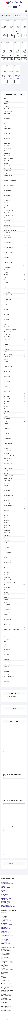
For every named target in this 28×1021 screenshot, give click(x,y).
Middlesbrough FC (8, 446)
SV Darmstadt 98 (7, 619)
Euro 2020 (6, 274)
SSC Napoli (6, 594)
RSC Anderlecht (7, 540)
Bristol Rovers (7, 188)
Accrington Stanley (8, 111)
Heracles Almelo (7, 379)
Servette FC (6, 572)
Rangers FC (6, 512)
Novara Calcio (7, 470)
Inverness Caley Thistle (9, 389)
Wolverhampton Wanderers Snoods (8, 906)
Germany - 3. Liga (8, 354)
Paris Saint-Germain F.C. (9, 488)
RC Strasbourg (7, 517)
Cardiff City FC (7, 200)
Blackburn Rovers (8, 170)
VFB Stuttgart (7, 659)
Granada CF (6, 364)
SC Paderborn (7, 555)
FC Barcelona (7, 292)
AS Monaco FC (7, 133)
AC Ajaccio (6, 108)
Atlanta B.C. (6, 145)
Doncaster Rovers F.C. (8, 247)
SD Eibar (6, 567)
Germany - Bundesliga (8, 356)
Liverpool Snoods (4, 894)
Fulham (5, 346)
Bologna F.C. (6, 173)
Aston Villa (6, 141)
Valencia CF (6, 654)
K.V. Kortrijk (6, 411)
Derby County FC (7, 242)
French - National (7, 336)
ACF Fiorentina (7, 113)
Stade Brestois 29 (8, 604)
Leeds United (7, 426)
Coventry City (7, 232)
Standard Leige (7, 612)
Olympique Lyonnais (8, 478)
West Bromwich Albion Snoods (7, 903)
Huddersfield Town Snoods (6, 924)
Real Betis (6, 522)
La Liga (5, 421)
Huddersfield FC (7, 384)
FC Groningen (7, 297)
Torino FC (6, 634)
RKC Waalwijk (7, 532)
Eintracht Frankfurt (8, 262)
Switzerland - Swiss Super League (11, 629)
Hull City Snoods (4, 925)
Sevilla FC (6, 574)
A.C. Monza (6, 101)
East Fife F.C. (7, 257)
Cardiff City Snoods (5, 921)
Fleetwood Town (7, 326)
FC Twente (6, 319)
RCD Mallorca (7, 520)
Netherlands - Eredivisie (9, 455)
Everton (5, 277)
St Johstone (6, 597)
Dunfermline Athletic (8, 252)
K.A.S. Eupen (6, 408)
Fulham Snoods (4, 890)
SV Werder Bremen (8, 622)
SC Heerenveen (7, 552)
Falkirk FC (6, 287)
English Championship (8, 265)
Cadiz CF (6, 198)
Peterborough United (8, 495)
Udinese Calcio (7, 646)
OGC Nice (6, 473)
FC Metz (6, 309)
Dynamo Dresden (7, 255)
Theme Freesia (15, 1019)
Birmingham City (7, 168)
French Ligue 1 (7, 339)
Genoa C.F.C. (6, 351)
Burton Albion (7, 195)
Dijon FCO (6, 245)
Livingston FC (7, 436)
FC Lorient (6, 307)
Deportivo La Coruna (8, 240)
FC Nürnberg (6, 314)
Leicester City (7, 428)
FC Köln (5, 304)
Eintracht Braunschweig (9, 260)
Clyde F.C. (6, 227)
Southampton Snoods (5, 901)
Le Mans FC (6, 423)
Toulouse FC (7, 639)
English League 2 (7, 269)
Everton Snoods (4, 889)
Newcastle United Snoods (6, 898)
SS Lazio (6, 592)
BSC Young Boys (7, 190)
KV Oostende (7, 418)
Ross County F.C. (7, 535)
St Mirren (6, 599)
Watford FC (6, 671)
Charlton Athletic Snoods (6, 920)
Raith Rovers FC (7, 510)
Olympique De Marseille (9, 475)
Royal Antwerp (7, 537)
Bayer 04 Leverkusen (8, 158)
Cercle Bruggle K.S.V (8, 210)
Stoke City (6, 614)
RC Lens (6, 515)
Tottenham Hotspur (8, 636)
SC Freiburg (6, 550)
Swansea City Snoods (5, 940)
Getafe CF (6, 359)
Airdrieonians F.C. (7, 118)
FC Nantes (6, 312)
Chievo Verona (7, 220)
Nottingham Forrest (8, 468)
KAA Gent (6, 413)
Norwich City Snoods (5, 931)
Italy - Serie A (7, 396)
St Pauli (5, 602)
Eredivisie (6, 272)
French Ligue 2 (7, 341)
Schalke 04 (6, 557)
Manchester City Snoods (6, 895)
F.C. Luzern (6, 282)
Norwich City (7, 465)
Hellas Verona (7, 376)
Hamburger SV (7, 371)
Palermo (6, 485)
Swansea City (7, 624)
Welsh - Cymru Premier (9, 674)
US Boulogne (7, 649)
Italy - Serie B (7, 398)
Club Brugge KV (7, 222)
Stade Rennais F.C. (8, 609)
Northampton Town (8, 463)
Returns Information (7, 712)
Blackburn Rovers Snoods (6, 915)
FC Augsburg (7, 289)
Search (15, 7)
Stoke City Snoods (4, 939)
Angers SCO (6, 126)
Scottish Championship (9, 560)
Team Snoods (16, 2)
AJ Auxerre (6, 121)
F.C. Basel (6, 279)
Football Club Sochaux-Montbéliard (11, 329)
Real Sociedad (7, 527)
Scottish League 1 (8, 562)
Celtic (5, 207)
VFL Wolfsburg (7, 664)
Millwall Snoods (4, 930)
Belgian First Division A (9, 163)
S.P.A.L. (5, 542)
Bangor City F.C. (7, 155)
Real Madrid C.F (7, 525)
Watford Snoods (4, 942)
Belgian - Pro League (8, 160)
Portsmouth (6, 500)
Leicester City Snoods (5, 893)
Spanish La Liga (7, 584)
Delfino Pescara (7, 237)
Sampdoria (6, 545)
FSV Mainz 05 (7, 344)
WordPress (24, 1019)
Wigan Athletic (7, 681)
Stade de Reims (7, 607)
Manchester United (8, 443)
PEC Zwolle (6, 493)
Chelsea (6, 217)
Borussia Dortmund (8, 178)
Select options (4, 35)
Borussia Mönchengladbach (10, 180)
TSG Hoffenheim (7, 641)
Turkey (5, 644)
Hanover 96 (6, 374)
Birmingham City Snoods (6, 913)
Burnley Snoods (4, 884)
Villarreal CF (6, 666)
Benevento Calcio (8, 165)
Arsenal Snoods (4, 880)
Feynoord (6, 324)
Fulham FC (6, 349)
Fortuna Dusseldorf (8, 331)
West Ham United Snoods (6, 905)
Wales (5, 669)
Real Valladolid (7, 530)
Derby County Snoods (5, 923)
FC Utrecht (6, 322)
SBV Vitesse (6, 547)
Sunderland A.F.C (7, 617)
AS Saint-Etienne (7, 138)
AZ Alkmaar (6, 150)
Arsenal (5, 131)
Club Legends (7, 225)
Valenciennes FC (7, 656)
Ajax (5, 123)
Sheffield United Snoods (5, 899)
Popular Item (7, 498)
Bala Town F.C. (7, 153)
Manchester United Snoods (6, 897)
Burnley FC (6, 193)
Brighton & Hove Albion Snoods (7, 883)
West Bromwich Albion (9, 676)
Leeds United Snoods (5, 891)
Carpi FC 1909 (7, 202)
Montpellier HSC (7, 450)
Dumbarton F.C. (7, 250)
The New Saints (7, 632)
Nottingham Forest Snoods (6, 932)
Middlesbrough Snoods (5, 928)
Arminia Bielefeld (7, 128)
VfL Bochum (7, 661)
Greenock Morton (8, 366)
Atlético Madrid (7, 148)
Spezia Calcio (7, 587)
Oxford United (7, 483)
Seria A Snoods (7, 570)
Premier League (7, 503)
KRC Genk (6, 416)
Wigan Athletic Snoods (5, 943)
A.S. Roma (6, 106)
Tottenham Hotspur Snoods (6, 902)
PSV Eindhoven (7, 508)
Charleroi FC (6, 212)
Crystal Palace (7, 235)
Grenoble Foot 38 (8, 369)
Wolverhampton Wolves (9, 684)
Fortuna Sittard (7, 334)
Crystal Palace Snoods (5, 887)
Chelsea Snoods (4, 886)
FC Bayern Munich (8, 294)
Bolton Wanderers (8, 175)
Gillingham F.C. (7, 361)
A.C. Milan (6, 98)
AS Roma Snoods (8, 136)
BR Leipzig (6, 183)
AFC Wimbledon (7, 116)
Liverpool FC (6, 433)
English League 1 (7, 267)
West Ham (6, 679)
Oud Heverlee (7, 480)
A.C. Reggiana (7, 103)
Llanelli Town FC (7, 438)
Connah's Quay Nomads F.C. (10, 230)
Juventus (6, 403)
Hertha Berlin (7, 381)
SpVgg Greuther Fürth (8, 589)
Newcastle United (8, 458)
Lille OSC (6, 431)
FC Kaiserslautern (8, 302)
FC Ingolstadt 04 (7, 299)
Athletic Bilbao (7, 143)
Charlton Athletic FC (8, 215)
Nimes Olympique (8, 460)
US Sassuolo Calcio (8, 651)
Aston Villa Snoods (4, 882)
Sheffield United (7, 577)
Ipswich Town (7, 391)
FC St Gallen (6, 317)
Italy (5, 393)
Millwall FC (6, 448)
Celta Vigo (6, 205)
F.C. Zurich (6, 284)
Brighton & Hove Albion (9, 185)
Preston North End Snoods (6, 934)
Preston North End (8, 505)
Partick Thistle (7, 490)
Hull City (6, 386)
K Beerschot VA (7, 406)
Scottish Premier (7, 565)
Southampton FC (7, 579)
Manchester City (7, 441)
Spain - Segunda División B (9, 582)
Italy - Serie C (7, 401)
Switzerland (6, 627)
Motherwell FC (7, 453)
